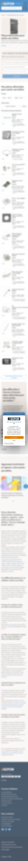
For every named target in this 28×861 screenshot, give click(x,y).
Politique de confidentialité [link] (9, 443)
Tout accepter (14, 437)
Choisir (14, 440)
